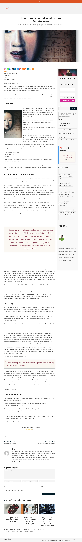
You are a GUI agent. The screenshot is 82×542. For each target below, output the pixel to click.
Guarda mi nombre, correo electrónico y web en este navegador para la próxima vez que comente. (28, 486)
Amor (60, 169)
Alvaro (21, 24)
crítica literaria (69, 176)
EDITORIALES (67, 540)
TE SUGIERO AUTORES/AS (52, 540)
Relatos (73, 212)
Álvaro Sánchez (7, 539)
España (60, 187)
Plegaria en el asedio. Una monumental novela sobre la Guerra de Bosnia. (47, 521)
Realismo (67, 212)
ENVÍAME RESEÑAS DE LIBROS (67, 100)
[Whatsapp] (8, 69)
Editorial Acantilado (64, 183)
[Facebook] (10, 69)
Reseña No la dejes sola (62, 137)
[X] (13, 69)
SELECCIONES (44, 540)
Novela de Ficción (63, 203)
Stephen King (69, 216)
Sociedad (72, 214)
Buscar (59, 106)
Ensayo (70, 185)
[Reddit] (25, 69)
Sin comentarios (58, 24)
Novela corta (67, 201)
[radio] (26, 430)
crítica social (62, 178)
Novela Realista (62, 210)
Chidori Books (7, 79)
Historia (61, 194)
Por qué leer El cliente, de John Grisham (12, 519)
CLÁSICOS (73, 539)
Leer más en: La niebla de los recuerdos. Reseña (66, 119)
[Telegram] (18, 69)
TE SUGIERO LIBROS (61, 540)
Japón (72, 196)
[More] (33, 69)
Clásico (65, 169)
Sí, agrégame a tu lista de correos (14, 490)
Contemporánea (62, 174)
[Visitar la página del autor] (6, 453)
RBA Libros (61, 212)
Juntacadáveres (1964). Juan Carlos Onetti (66, 139)
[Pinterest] (20, 69)
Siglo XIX (61, 214)
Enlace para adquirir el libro (11, 83)
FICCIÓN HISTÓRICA (30, 24)
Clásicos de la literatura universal (67, 172)
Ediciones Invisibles (63, 181)
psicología (70, 210)
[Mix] (23, 69)
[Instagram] (5, 69)
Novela (60, 201)
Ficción (61, 192)
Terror (66, 219)
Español (66, 187)
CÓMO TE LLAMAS (64, 92)
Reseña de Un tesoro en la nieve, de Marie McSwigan (29, 520)
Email (61, 86)
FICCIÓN (50, 539)
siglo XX (66, 214)
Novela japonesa (48, 24)
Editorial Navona (63, 185)
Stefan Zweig (62, 216)
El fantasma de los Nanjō (19, 86)
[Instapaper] (30, 69)
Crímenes (61, 176)
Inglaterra (61, 196)
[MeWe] (28, 69)
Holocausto (67, 194)
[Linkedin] (15, 69)
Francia (72, 192)
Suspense (61, 219)
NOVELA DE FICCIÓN (39, 24)
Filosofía (66, 192)
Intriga (67, 196)
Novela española (62, 205)
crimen (69, 174)
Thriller (72, 219)
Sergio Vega (7, 75)
